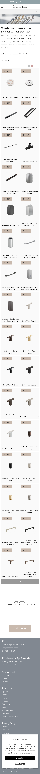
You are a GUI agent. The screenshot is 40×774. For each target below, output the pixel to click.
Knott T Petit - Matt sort (10, 385)
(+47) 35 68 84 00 (8, 651)
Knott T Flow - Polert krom (10, 449)
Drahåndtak (6, 714)
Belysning (5, 707)
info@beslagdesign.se (10, 648)
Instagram (5, 676)
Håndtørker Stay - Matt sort (10, 225)
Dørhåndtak (6, 704)
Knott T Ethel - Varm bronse (10, 577)
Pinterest (5, 679)
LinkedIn (5, 682)
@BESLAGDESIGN (20, 602)
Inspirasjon (6, 733)
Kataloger (5, 730)
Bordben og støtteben (10, 717)
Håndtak (5, 695)
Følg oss (19, 628)
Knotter (4, 698)
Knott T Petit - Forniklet (29, 321)
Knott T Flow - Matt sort (29, 385)
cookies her (28, 753)
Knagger (5, 701)
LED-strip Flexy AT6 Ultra (10, 97)
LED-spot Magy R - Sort (29, 161)
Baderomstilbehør (8, 711)
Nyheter (5, 692)
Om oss (5, 727)
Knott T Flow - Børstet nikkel (29, 417)
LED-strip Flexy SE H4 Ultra (29, 97)
